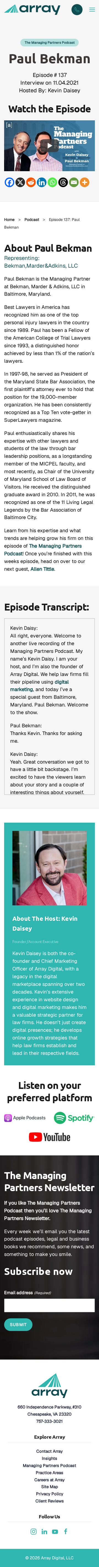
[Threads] (63, 182)
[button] (92, 9)
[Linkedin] (41, 182)
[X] (20, 182)
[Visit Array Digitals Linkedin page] (44, 1531)
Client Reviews (49, 1501)
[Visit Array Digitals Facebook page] (65, 1531)
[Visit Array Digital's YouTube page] (55, 1531)
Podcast (31, 219)
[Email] (74, 182)
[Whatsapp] (52, 182)
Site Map (49, 1486)
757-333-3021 (49, 1421)
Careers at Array (49, 1479)
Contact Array (49, 1451)
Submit (18, 1324)
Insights (49, 1458)
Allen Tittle (42, 569)
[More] (84, 182)
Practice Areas (49, 1472)
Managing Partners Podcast (49, 1465)
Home (9, 219)
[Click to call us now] (77, 9)
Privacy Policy (49, 1493)
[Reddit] (31, 182)
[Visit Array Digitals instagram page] (33, 1531)
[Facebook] (9, 182)
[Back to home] (33, 9)
